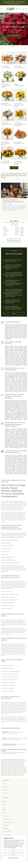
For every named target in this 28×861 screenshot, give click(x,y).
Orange (6, 335)
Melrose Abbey (18, 384)
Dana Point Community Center (18, 467)
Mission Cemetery (22, 385)
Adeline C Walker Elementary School (16, 412)
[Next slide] (18, 46)
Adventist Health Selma (11, 346)
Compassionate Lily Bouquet (6, 86)
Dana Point (15, 327)
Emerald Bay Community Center (13, 469)
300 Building (24, 400)
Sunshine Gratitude (19, 85)
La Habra (20, 330)
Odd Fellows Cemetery (21, 386)
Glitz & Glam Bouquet (19, 67)
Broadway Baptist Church (20, 444)
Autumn (5, 789)
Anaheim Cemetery (9, 372)
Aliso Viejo (7, 324)
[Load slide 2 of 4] (13, 47)
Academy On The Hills (21, 407)
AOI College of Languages (14, 403)
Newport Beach (8, 334)
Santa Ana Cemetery (20, 391)
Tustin (20, 337)
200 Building (17, 400)
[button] (20, 8)
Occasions (5, 786)
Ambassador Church (10, 431)
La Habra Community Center (16, 473)
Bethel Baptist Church (16, 441)
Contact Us (5, 816)
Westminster (8, 338)
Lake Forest (16, 333)
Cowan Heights (8, 327)
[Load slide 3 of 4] (15, 47)
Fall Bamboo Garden (19, 143)
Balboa (17, 324)
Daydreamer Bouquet (6, 124)
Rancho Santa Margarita (21, 335)
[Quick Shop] (17, 9)
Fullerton (10, 328)
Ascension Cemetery (20, 372)
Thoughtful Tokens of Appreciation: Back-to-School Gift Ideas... (13, 201)
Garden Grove (17, 328)
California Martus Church (15, 447)
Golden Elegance (5, 162)
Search (4, 801)
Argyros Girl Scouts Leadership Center (16, 455)
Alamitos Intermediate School (13, 419)
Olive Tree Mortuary (10, 388)
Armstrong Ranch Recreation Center (14, 456)
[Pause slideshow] (26, 46)
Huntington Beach (9, 330)
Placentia (11, 335)
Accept (13, 851)
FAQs (4, 813)
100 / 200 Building (9, 400)
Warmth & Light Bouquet (5, 144)
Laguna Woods (8, 333)
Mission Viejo (23, 333)
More (14, 313)
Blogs (4, 804)
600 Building (22, 402)
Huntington (24, 328)
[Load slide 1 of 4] (11, 47)
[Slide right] (16, 217)
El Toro (20, 327)
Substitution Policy (7, 831)
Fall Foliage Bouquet (6, 105)
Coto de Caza (23, 326)
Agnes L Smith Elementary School (18, 417)
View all (14, 167)
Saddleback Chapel (9, 391)
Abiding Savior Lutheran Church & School (17, 405)
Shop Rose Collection (14, 35)
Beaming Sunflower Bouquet (19, 105)
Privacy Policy (13, 847)
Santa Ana (7, 337)
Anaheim (13, 324)
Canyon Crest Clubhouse (11, 462)
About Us (5, 793)
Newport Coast (16, 334)
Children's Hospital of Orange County (14, 350)
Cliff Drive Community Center (12, 465)
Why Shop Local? (7, 819)
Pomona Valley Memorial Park (18, 389)
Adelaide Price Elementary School (18, 410)
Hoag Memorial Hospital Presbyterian (17, 359)
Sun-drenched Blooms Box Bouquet (20, 125)
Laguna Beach (8, 331)
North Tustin (24, 334)
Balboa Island (23, 324)
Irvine (15, 330)
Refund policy (6, 828)
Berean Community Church (14, 438)
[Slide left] (11, 217)
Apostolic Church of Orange (16, 435)
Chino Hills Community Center (19, 463)
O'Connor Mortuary (9, 386)
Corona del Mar (9, 326)
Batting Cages (18, 458)
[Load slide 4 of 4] (16, 47)
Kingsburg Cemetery (21, 381)
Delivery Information (8, 822)
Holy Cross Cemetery (17, 379)
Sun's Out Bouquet (6, 67)
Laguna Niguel (23, 331)
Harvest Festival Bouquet (18, 163)
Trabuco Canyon (14, 337)
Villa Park (24, 337)
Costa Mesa (16, 326)
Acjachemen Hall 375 (10, 409)
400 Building (8, 402)
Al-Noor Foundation (10, 428)
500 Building (15, 402)
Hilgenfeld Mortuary (12, 376)
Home (4, 783)
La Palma (24, 330)
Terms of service (6, 834)
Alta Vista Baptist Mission (19, 430)
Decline (13, 854)
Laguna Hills (16, 331)
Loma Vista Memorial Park (13, 382)
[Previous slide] (9, 46)
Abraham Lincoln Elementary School (14, 406)
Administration (8, 413)
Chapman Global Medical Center (18, 349)
